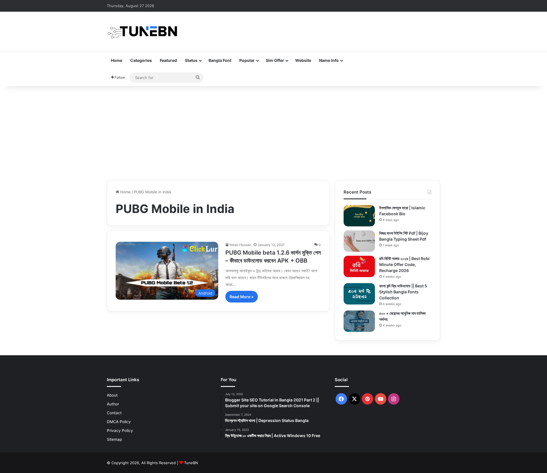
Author (113, 404)
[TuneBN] (142, 31)
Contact (114, 413)
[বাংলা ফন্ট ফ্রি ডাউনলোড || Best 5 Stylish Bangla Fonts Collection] (359, 293)
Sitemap (114, 439)
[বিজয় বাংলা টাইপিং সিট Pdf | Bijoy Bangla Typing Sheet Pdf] (359, 241)
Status (191, 60)
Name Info (329, 60)
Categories (141, 60)
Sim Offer (275, 60)
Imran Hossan (240, 245)
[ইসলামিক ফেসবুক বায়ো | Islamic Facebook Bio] (359, 215)
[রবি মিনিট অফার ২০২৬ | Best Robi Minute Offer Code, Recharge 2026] (359, 266)
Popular (247, 60)
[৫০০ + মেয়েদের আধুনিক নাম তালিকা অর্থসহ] (359, 321)
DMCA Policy (119, 421)
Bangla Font (220, 60)
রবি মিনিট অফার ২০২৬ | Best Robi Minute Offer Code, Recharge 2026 (404, 264)
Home (116, 60)
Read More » (242, 296)
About (112, 395)
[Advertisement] (273, 132)
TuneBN (191, 462)
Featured (168, 60)
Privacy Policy (120, 430)
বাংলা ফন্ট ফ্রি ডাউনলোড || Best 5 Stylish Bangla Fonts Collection (403, 291)
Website (303, 60)
